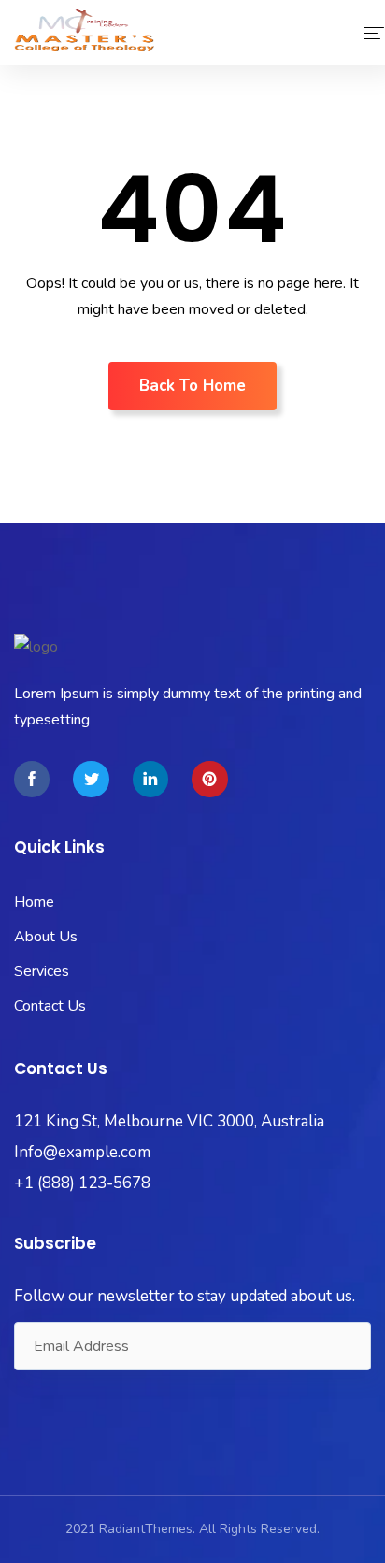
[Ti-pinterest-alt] (209, 778)
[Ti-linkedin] (150, 778)
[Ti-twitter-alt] (90, 778)
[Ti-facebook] (32, 778)
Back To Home (192, 385)
